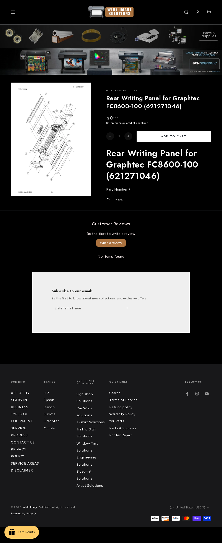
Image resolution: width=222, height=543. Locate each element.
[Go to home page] (111, 12)
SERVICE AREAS (25, 463)
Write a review (111, 243)
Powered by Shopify (23, 513)
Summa (50, 414)
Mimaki (49, 428)
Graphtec (52, 421)
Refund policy (120, 407)
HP (46, 393)
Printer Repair (120, 435)
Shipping (112, 123)
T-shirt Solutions (91, 422)
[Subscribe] (127, 308)
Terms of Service (123, 400)
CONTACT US (23, 442)
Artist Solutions (90, 485)
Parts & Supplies (122, 428)
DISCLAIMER (22, 470)
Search (115, 393)
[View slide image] (111, 61)
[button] (186, 12)
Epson (49, 400)
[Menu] (13, 12)
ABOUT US (20, 393)
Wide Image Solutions (121, 90)
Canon (49, 407)
